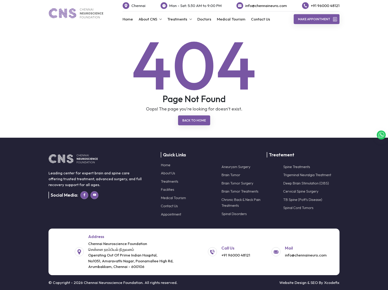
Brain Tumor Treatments (239, 191)
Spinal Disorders (234, 213)
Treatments (177, 19)
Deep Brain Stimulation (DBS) (306, 183)
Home (128, 19)
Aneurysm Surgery (235, 166)
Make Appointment (314, 19)
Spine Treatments (296, 166)
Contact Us (260, 19)
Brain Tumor (230, 175)
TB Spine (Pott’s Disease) (302, 199)
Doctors (204, 19)
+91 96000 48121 (325, 5)
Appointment (171, 214)
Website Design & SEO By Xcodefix (309, 282)
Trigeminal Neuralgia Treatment (307, 175)
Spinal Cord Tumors (298, 207)
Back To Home (194, 120)
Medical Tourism (231, 19)
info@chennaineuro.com (266, 5)
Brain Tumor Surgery (237, 183)
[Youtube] (94, 195)
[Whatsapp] (381, 134)
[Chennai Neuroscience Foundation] (76, 13)
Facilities (167, 189)
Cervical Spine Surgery (300, 191)
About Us (168, 173)
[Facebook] (84, 195)
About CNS (148, 19)
